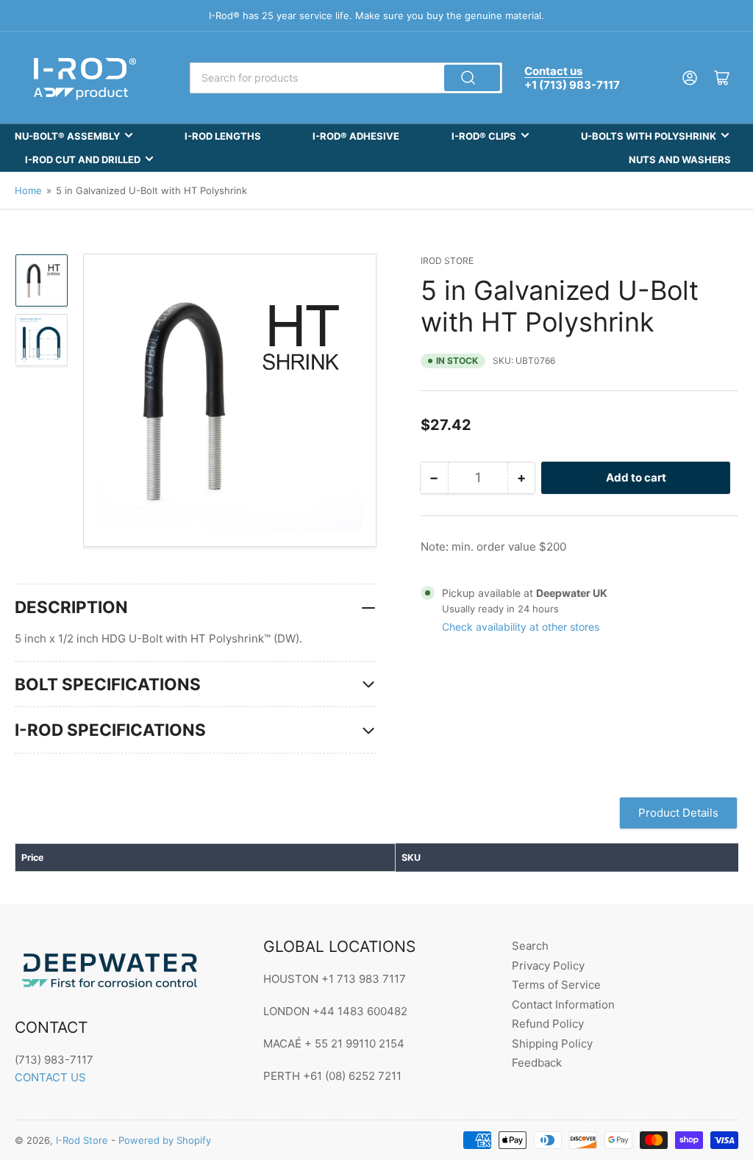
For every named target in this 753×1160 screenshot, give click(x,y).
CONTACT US (50, 1077)
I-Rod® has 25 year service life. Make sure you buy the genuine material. (376, 15)
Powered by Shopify (164, 1140)
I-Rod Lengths (223, 136)
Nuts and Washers (680, 159)
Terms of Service (556, 985)
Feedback (537, 1063)
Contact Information (563, 1005)
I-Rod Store (82, 1140)
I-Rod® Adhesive (356, 136)
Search (530, 946)
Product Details (678, 813)
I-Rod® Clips (484, 136)
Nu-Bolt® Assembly (67, 136)
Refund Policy (548, 1024)
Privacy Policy (548, 966)
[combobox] (346, 77)
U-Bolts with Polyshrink (648, 136)
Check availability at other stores (520, 626)
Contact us (553, 71)
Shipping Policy (552, 1043)
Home (28, 190)
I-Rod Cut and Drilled (82, 159)
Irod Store (447, 260)
